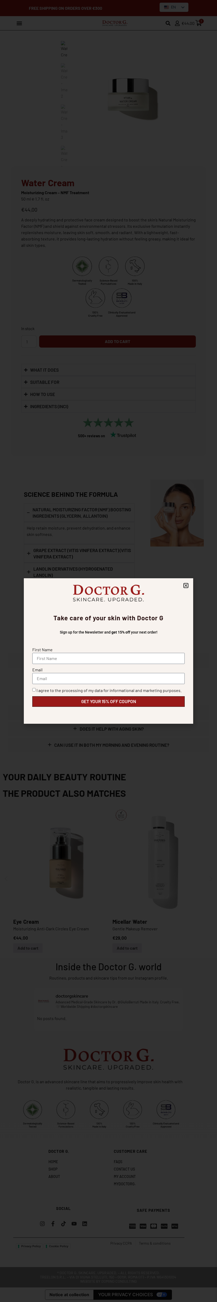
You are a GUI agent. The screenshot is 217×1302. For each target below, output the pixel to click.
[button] (186, 586)
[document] (108, 651)
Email (37, 669)
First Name (42, 649)
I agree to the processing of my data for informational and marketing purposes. (109, 690)
